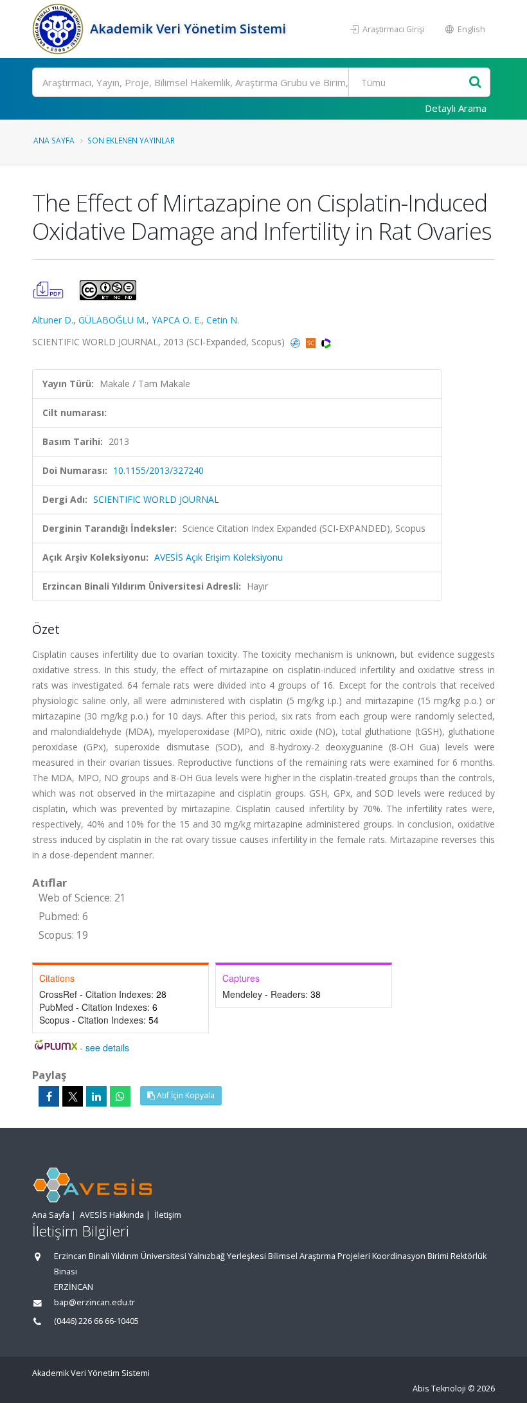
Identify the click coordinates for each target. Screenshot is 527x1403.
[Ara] (475, 82)
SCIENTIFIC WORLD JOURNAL (156, 499)
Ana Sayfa (54, 140)
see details (107, 1047)
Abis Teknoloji (439, 1388)
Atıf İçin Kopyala (185, 1095)
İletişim (167, 1214)
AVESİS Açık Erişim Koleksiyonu (218, 557)
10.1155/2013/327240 (158, 470)
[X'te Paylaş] (72, 1096)
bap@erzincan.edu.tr (94, 1302)
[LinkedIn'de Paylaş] (96, 1096)
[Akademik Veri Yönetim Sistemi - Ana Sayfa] (59, 29)
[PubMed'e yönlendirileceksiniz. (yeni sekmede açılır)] (296, 342)
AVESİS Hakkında (112, 1214)
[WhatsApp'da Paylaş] (120, 1096)
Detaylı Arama (456, 108)
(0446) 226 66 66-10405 (96, 1321)
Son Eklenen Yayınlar (131, 140)
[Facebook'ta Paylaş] (49, 1096)
